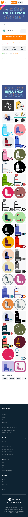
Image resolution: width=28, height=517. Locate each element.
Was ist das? (15, 53)
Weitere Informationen (8, 56)
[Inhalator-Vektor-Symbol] (19, 141)
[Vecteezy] (2, 2)
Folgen (23, 31)
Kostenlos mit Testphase (14, 37)
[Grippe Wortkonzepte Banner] (13, 91)
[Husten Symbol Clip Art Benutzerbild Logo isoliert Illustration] (8, 128)
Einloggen (20, 2)
